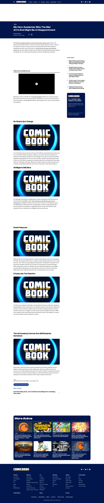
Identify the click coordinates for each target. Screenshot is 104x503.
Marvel (14, 480)
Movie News (29, 477)
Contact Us (34, 497)
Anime (47, 2)
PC (53, 486)
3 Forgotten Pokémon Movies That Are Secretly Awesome (61, 435)
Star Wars (81, 480)
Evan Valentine (18, 33)
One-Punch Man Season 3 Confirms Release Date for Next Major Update (76, 75)
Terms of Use (76, 113)
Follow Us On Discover (21, 384)
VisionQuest (42, 489)
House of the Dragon (44, 484)
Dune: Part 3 (29, 486)
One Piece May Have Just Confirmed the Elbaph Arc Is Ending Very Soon (34, 392)
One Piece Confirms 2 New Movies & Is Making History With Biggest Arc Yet (61, 455)
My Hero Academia (21, 43)
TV (39, 2)
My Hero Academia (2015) (34, 380)
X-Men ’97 (42, 482)
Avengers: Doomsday (31, 488)
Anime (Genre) (16, 380)
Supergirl (28, 480)
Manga (20, 380)
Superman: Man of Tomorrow (32, 489)
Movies (35, 2)
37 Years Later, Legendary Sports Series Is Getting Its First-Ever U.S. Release (41, 455)
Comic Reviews (16, 478)
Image (14, 484)
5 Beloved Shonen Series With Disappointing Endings (76, 87)
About (47, 497)
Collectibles (53, 2)
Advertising (41, 497)
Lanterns (41, 486)
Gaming (43, 2)
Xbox (54, 482)
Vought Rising (42, 488)
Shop (41, 493)
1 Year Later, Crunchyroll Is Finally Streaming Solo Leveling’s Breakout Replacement (79, 456)
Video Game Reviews (57, 478)
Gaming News (55, 477)
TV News (41, 477)
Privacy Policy (76, 114)
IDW (14, 486)
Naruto (67, 484)
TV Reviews (42, 478)
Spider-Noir (42, 480)
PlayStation (55, 484)
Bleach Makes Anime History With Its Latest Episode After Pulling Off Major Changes (77, 62)
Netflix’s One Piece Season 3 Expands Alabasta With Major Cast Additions (23, 455)
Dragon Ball (68, 478)
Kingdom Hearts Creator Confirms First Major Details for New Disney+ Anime (76, 69)
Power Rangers (82, 484)
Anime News (68, 477)
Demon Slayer (68, 480)
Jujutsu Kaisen (69, 482)
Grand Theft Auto (82, 486)
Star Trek (80, 482)
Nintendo (54, 480)
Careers (53, 497)
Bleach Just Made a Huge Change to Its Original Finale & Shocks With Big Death (80, 436)
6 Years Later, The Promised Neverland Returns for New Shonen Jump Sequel (77, 82)
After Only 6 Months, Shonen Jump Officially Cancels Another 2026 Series (42, 436)
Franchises (82, 475)
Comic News (15, 477)
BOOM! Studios (16, 488)
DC (14, 482)
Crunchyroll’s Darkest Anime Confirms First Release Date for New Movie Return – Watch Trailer (23, 437)
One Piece (68, 488)
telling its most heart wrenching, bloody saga (37, 43)
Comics (30, 2)
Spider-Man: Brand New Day (32, 482)
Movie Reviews (30, 478)
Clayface (28, 484)
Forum (59, 2)
